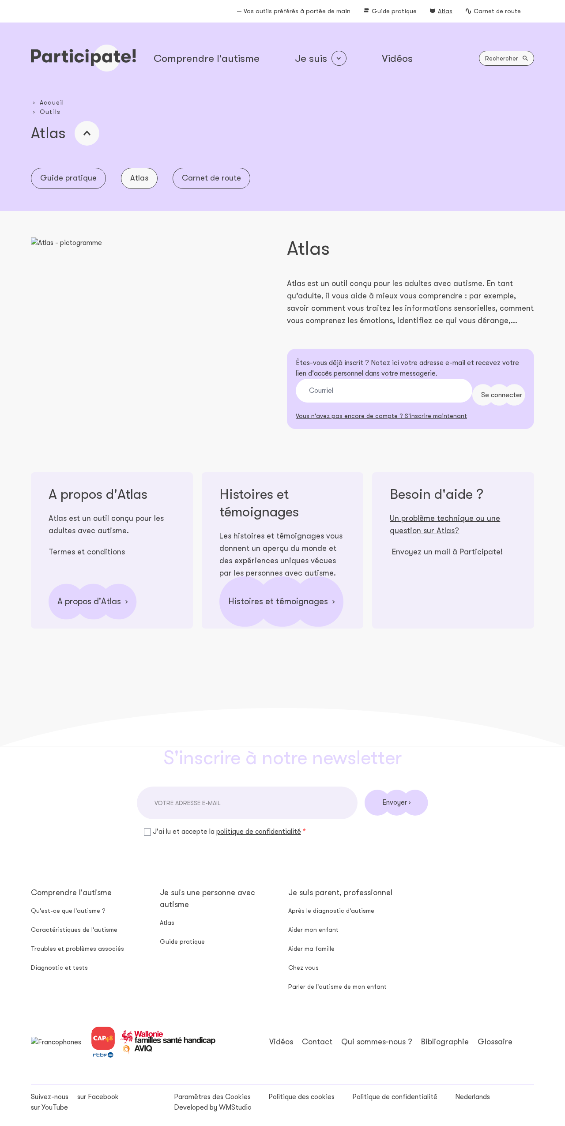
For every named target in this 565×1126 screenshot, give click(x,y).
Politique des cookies (301, 1097)
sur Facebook (98, 1097)
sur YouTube (49, 1107)
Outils (50, 111)
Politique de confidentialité (394, 1097)
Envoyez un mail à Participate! (446, 551)
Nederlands (472, 1097)
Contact (317, 1041)
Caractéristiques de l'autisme (74, 929)
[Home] (83, 58)
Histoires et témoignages (278, 601)
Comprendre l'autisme (207, 58)
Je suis (311, 58)
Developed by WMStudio (213, 1107)
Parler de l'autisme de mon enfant (337, 986)
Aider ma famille (311, 948)
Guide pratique (394, 11)
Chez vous (303, 967)
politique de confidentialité (258, 832)
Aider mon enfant (313, 929)
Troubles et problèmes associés (77, 948)
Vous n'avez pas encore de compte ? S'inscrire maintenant (381, 415)
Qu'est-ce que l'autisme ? (68, 910)
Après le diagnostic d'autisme (331, 910)
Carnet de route (497, 11)
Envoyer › (396, 802)
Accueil (52, 102)
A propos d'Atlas (89, 601)
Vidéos (397, 58)
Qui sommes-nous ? (376, 1041)
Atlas (445, 11)
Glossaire (495, 1041)
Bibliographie (445, 1041)
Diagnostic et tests (59, 967)
